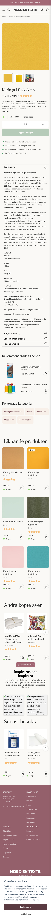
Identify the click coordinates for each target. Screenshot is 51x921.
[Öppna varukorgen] (47, 9)
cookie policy (34, 900)
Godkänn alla (25, 907)
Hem (4, 17)
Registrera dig (32, 835)
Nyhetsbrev (31, 814)
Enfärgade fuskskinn (13, 412)
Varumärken (31, 809)
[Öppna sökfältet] (9, 10)
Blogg (28, 805)
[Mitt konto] (42, 9)
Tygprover (7, 853)
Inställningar (25, 914)
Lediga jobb (31, 822)
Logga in (29, 831)
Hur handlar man (10, 835)
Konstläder (41, 412)
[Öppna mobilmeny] (3, 9)
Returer (6, 857)
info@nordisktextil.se (16, 806)
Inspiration (30, 818)
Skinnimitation (25, 420)
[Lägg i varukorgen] (46, 373)
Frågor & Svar (8, 840)
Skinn (11, 17)
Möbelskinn (9, 420)
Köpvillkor (7, 831)
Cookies (6, 848)
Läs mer (5, 111)
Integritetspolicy (9, 844)
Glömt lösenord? (33, 840)
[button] (14, 705)
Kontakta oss (31, 797)
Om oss (29, 801)
